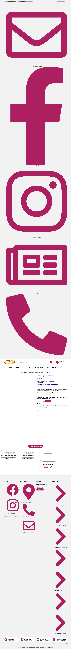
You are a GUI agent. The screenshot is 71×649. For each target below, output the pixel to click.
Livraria (47, 367)
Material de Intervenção (38, 367)
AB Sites (51, 647)
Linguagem (56, 405)
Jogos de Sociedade (33, 372)
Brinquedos (16, 367)
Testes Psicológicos (26, 367)
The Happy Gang (44, 407)
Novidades (10, 367)
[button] (17, 367)
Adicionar (48, 401)
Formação (53, 367)
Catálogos (60, 367)
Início (22, 372)
